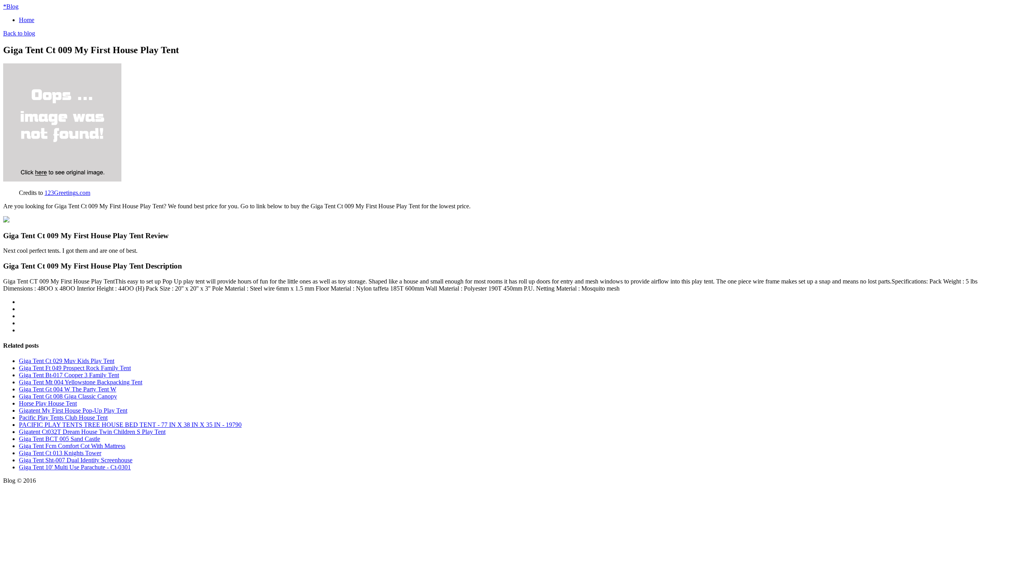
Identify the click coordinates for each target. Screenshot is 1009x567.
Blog (11, 6)
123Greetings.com (67, 192)
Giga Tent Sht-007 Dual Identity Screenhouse (75, 460)
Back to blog (19, 33)
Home (26, 20)
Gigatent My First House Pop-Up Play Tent (73, 410)
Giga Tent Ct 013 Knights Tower (60, 453)
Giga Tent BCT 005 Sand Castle (59, 438)
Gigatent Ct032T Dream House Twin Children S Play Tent (92, 431)
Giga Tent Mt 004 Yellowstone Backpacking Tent (80, 382)
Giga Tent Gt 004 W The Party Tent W (67, 389)
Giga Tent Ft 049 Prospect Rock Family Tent (75, 368)
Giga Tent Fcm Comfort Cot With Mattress (72, 446)
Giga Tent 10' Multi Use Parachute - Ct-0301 (75, 467)
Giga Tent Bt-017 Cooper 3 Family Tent (69, 375)
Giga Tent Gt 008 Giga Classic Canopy (68, 396)
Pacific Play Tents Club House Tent (63, 417)
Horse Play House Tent (48, 403)
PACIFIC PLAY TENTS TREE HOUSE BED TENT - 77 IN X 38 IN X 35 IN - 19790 (130, 424)
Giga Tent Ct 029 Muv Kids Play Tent (66, 361)
